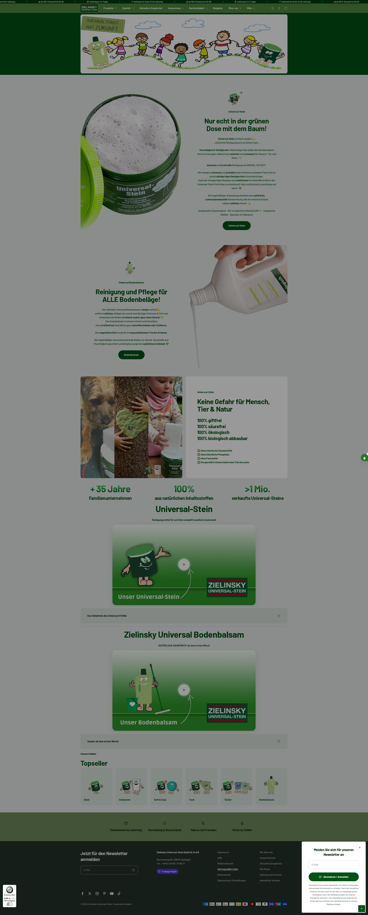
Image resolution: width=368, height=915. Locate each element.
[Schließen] (359, 847)
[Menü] (14, 886)
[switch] (10, 904)
